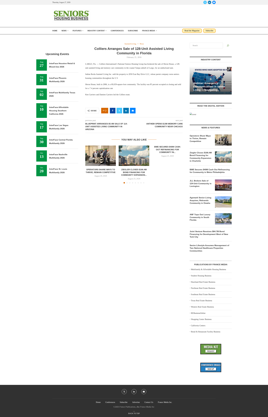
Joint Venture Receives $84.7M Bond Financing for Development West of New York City (209, 234)
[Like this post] (106, 111)
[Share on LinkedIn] (126, 110)
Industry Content (96, 31)
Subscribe (133, 31)
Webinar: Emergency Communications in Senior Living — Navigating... (209, 86)
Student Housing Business (201, 276)
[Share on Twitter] (119, 110)
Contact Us (148, 402)
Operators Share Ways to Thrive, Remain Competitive (200, 138)
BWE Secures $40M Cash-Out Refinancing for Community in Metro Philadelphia (210, 170)
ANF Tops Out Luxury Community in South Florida (200, 217)
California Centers (198, 326)
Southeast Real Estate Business (203, 294)
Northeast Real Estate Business (203, 288)
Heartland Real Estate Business (203, 282)
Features (77, 31)
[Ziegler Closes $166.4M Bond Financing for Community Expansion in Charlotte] (134, 156)
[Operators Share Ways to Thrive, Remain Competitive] (100, 156)
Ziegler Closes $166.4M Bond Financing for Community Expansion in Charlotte (201, 157)
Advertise (136, 402)
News (64, 31)
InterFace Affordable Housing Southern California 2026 (59, 110)
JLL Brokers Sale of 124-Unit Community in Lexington (200, 183)
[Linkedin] (209, 2)
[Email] (214, 2)
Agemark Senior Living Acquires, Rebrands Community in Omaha (200, 200)
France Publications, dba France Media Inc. (137, 407)
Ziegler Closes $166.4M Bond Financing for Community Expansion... (134, 172)
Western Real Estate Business (202, 307)
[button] (89, 164)
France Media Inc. (165, 402)
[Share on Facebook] (112, 110)
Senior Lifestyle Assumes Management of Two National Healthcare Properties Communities (209, 248)
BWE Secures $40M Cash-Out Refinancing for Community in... (167, 149)
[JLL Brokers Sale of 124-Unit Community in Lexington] (223, 185)
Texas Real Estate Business (201, 301)
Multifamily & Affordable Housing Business (208, 269)
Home (54, 31)
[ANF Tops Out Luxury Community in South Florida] (223, 218)
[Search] (228, 45)
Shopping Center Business (201, 319)
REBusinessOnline (198, 313)
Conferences (117, 31)
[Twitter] (205, 2)
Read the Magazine (192, 31)
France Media (148, 31)
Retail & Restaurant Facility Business (205, 332)
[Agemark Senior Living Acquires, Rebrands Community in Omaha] (223, 202)
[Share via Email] (133, 110)
